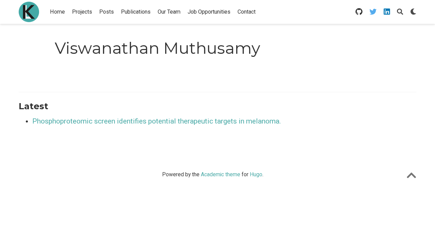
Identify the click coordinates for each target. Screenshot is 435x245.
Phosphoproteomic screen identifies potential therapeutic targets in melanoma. (156, 121)
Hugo (256, 174)
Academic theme (220, 174)
